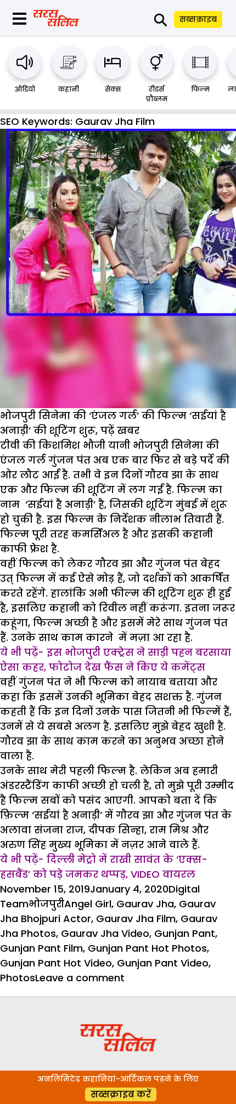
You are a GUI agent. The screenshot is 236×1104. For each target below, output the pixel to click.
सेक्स (113, 89)
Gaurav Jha (145, 904)
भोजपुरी (46, 904)
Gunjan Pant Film (41, 948)
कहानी (68, 89)
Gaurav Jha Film (136, 918)
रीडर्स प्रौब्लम (156, 94)
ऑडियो (25, 89)
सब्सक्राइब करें (121, 1094)
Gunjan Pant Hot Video (56, 963)
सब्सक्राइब (198, 19)
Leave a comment (80, 978)
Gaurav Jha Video (105, 933)
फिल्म (200, 89)
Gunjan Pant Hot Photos (147, 948)
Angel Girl (87, 904)
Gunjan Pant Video (163, 963)
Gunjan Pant (184, 933)
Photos (17, 978)
